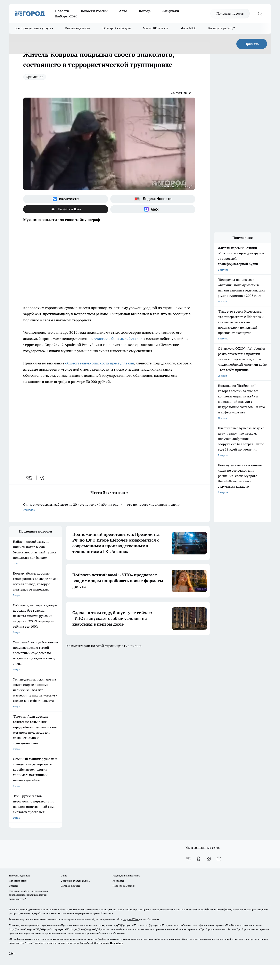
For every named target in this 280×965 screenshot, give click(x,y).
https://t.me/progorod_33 (85, 929)
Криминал (34, 76)
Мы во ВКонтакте (156, 28)
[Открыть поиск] (260, 13)
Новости (62, 11)
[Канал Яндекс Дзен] (65, 209)
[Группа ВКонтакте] (65, 199)
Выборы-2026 (66, 16)
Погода (145, 11)
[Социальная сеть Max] (152, 209)
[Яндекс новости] (152, 199)
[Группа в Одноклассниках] (198, 859)
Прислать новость (230, 13)
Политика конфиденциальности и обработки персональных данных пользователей (28, 894)
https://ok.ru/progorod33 (54, 929)
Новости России (94, 11)
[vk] (29, 478)
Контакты (118, 880)
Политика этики (18, 880)
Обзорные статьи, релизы (75, 880)
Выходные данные (19, 875)
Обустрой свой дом (116, 28)
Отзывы (13, 885)
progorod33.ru (131, 919)
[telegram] (43, 478)
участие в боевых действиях (118, 338)
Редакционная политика (126, 875)
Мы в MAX (188, 28)
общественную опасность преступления (99, 363)
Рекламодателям (77, 28)
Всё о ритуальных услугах (34, 28)
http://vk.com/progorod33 (24, 929)
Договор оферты (70, 885)
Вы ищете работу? (221, 28)
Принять (252, 44)
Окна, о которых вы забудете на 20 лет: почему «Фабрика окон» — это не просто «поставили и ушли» (101, 506)
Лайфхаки (170, 11)
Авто (123, 11)
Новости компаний (123, 885)
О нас (64, 875)
